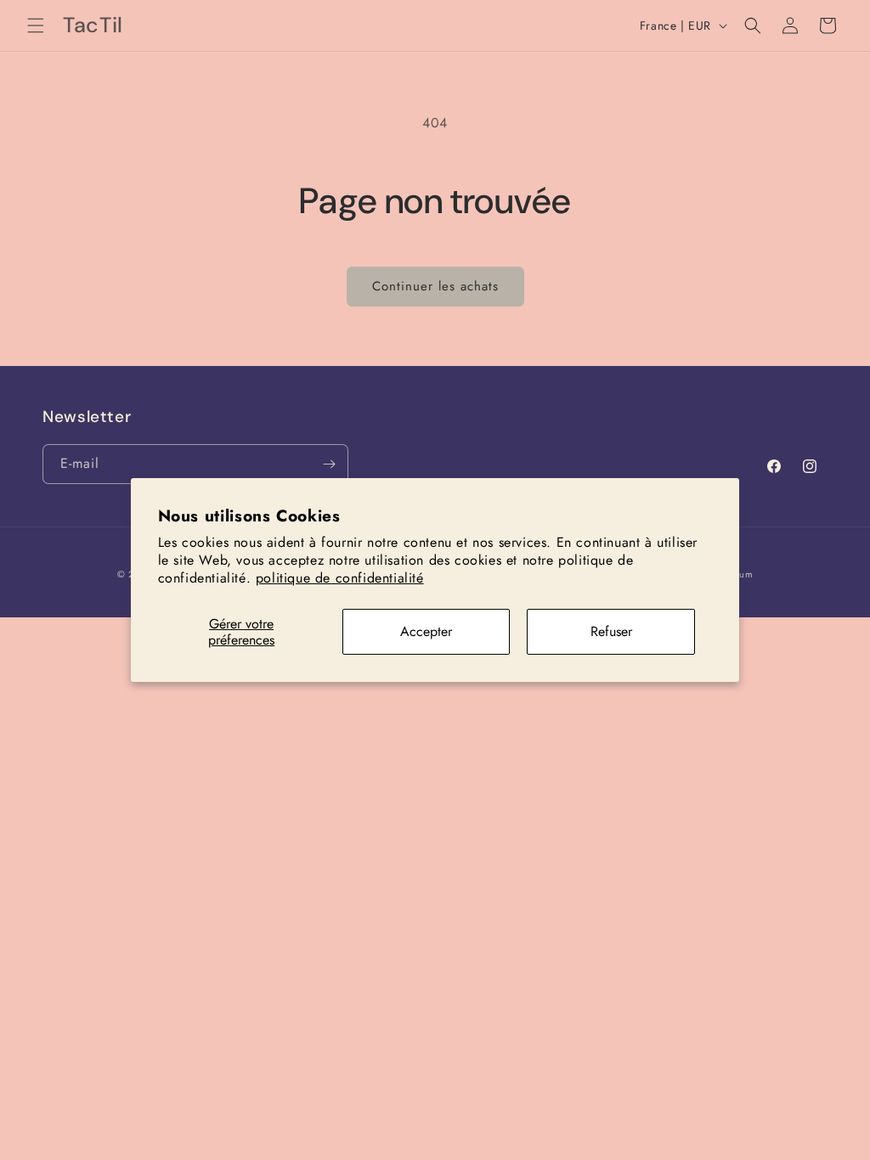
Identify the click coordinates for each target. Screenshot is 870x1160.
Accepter (426, 631)
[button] (35, 25)
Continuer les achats (435, 286)
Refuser (611, 631)
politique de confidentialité (340, 578)
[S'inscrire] (328, 464)
